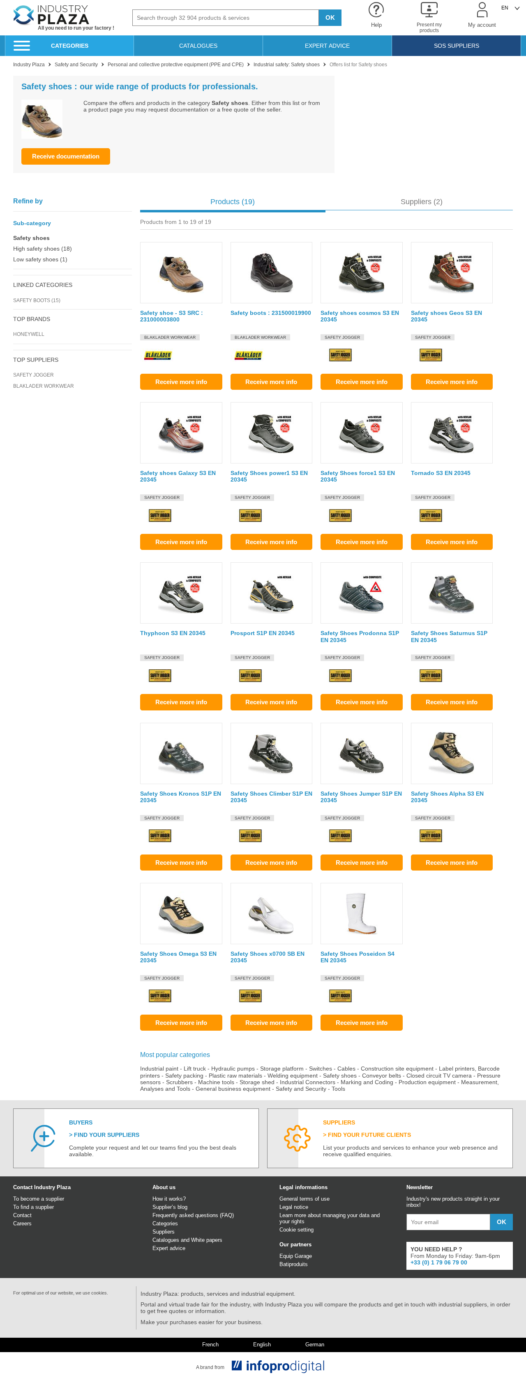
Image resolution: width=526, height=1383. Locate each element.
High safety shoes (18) (42, 248)
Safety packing (184, 1075)
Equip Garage (295, 1256)
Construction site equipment (397, 1068)
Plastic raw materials (235, 1075)
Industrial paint (159, 1068)
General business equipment (233, 1088)
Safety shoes (340, 1075)
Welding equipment (293, 1075)
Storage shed (257, 1082)
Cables (346, 1068)
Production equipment (427, 1082)
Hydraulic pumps (233, 1068)
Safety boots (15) (36, 300)
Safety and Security (301, 1088)
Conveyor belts (381, 1075)
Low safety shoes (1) (40, 259)
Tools (338, 1088)
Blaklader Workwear (43, 386)
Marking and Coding (367, 1082)
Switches (320, 1068)
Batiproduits (293, 1264)
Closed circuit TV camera (439, 1075)
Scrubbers (179, 1082)
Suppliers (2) (422, 202)
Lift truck (195, 1068)
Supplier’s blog (169, 1207)
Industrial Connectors (307, 1082)
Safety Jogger (33, 375)
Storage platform (282, 1068)
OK (330, 17)
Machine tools (216, 1082)
